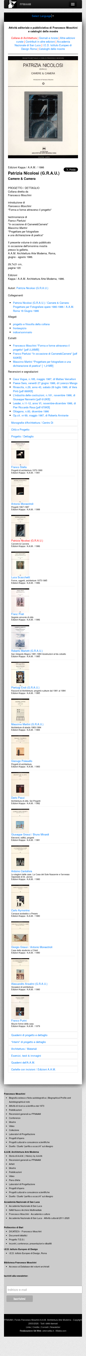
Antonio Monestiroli (22, 504)
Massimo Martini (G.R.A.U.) (27, 724)
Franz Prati (17, 614)
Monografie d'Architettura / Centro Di (32, 422)
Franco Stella (19, 467)
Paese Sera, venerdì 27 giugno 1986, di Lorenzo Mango (45, 383)
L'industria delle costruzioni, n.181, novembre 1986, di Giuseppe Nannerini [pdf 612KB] (44, 397)
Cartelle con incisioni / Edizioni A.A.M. (33, 1069)
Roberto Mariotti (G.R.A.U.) (27, 651)
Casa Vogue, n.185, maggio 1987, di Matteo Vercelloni (44, 379)
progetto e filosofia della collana (31, 324)
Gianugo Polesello (21, 761)
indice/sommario (22, 332)
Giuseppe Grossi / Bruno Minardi (30, 834)
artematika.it (48, 1330)
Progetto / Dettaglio (22, 436)
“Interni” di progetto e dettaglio (28, 1042)
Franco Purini (19, 1020)
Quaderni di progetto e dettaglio (29, 1035)
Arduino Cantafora (21, 871)
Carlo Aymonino (20, 910)
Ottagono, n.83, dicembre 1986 (31, 411)
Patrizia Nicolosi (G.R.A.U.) (32, 288)
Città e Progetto (20, 429)
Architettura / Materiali (24, 1049)
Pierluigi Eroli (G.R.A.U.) (25, 687)
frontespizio (19, 328)
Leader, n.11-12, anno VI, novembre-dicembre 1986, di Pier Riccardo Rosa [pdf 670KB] (44, 405)
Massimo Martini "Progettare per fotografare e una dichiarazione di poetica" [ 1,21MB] (42, 364)
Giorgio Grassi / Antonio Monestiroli (31, 947)
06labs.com (61, 1330)
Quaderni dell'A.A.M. (23, 1062)
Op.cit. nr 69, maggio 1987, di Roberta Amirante (40, 415)
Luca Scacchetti (20, 577)
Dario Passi (18, 798)
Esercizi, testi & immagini (26, 1055)
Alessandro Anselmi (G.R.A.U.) (29, 984)
